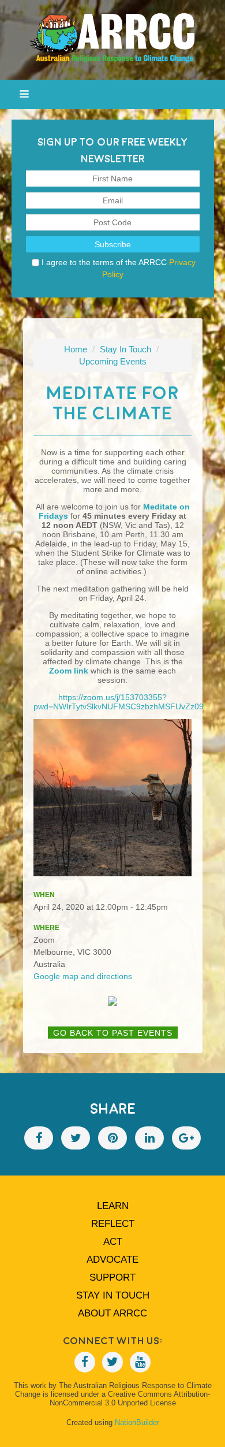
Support (112, 1277)
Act (112, 1241)
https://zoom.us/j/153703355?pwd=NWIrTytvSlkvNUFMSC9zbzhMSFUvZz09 (118, 702)
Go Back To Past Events (112, 1032)
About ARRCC (112, 1313)
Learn (113, 1205)
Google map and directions (82, 976)
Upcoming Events (113, 361)
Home (75, 349)
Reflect (112, 1223)
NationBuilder (137, 1422)
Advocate (112, 1259)
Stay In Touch (125, 349)
